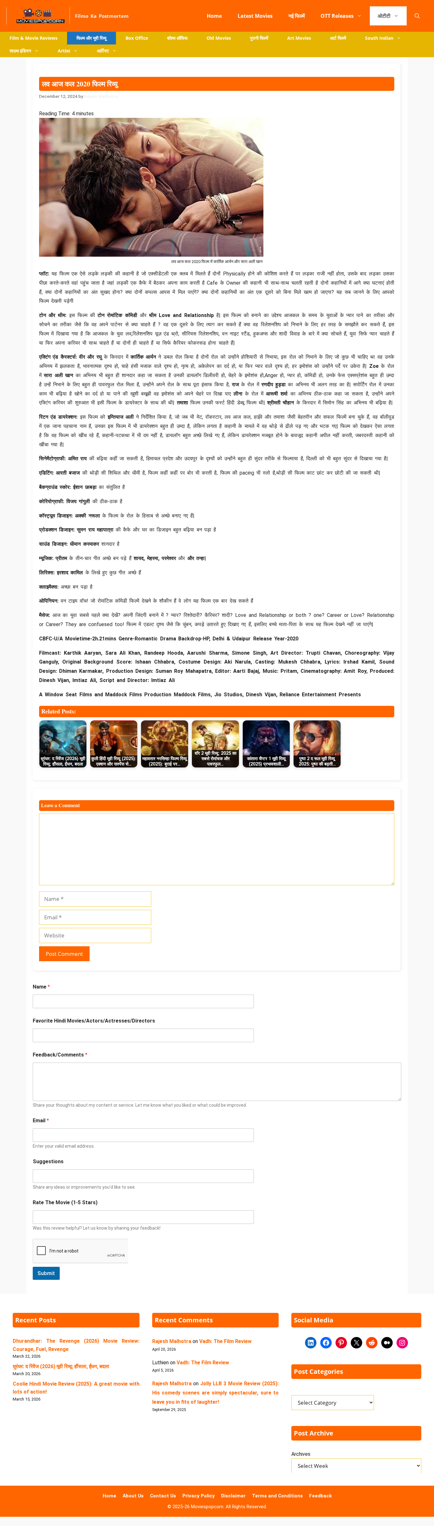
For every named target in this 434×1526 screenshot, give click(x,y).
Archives (300, 1454)
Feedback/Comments (60, 1055)
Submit (46, 1273)
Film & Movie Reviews (34, 38)
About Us (133, 1496)
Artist (64, 51)
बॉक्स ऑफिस (177, 38)
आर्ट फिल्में (338, 38)
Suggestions (48, 1161)
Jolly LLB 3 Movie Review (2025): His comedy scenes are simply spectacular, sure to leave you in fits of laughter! (215, 1392)
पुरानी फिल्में (259, 38)
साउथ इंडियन (20, 51)
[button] (417, 15)
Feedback (320, 1496)
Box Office (136, 38)
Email (41, 1120)
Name (41, 987)
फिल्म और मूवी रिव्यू (91, 38)
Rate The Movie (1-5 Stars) (65, 1202)
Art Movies (299, 38)
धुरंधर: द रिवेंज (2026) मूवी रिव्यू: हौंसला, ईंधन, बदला (61, 1366)
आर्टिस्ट (103, 51)
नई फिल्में (296, 15)
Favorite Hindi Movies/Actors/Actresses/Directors (94, 1021)
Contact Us (163, 1496)
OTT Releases (337, 15)
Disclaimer (233, 1496)
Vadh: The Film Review (225, 1341)
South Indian (379, 38)
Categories (301, 1391)
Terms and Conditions (277, 1496)
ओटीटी (384, 15)
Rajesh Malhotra (171, 1341)
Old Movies (219, 38)
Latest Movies (255, 15)
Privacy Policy (198, 1496)
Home (214, 15)
